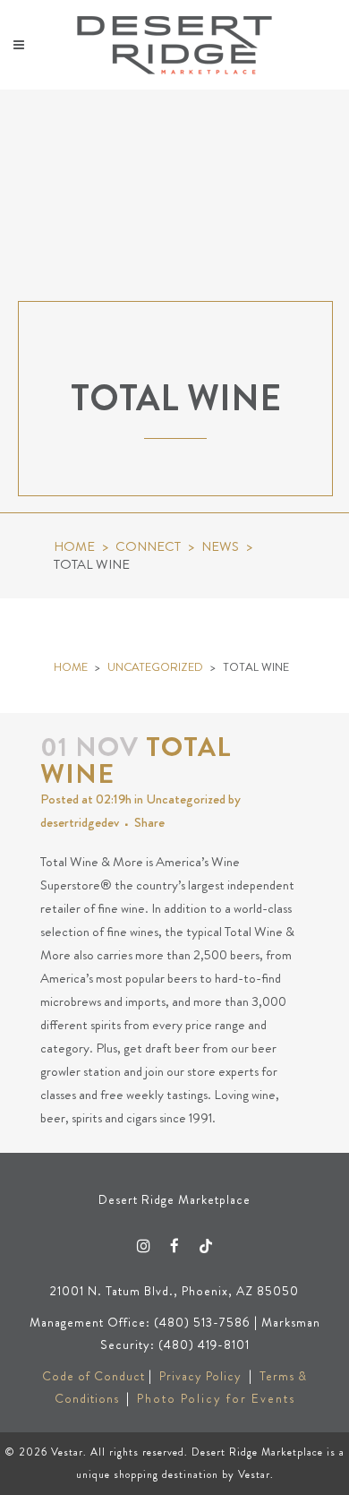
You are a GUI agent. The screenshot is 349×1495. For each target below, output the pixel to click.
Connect (148, 547)
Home (74, 547)
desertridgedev (79, 822)
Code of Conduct (93, 1376)
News (220, 547)
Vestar (67, 1452)
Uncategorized (155, 667)
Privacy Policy (200, 1376)
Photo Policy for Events (216, 1398)
